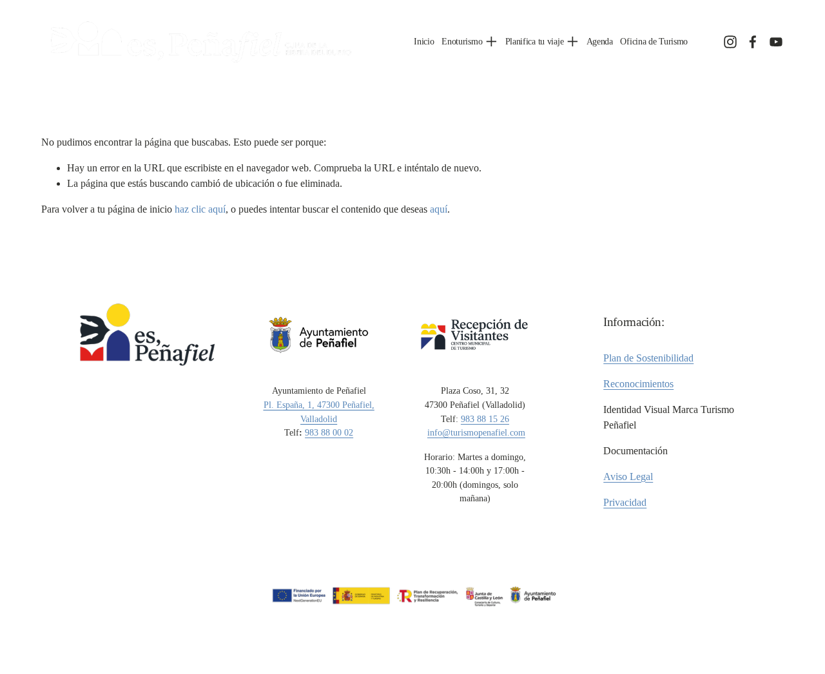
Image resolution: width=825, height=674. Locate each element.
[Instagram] (730, 42)
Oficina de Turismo (654, 41)
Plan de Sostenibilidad (648, 357)
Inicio (424, 41)
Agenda (600, 41)
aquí (438, 209)
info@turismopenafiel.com (476, 432)
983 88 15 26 (485, 419)
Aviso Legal (628, 476)
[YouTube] (776, 42)
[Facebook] (753, 42)
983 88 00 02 (329, 432)
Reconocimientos (638, 383)
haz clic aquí (200, 209)
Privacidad (624, 502)
